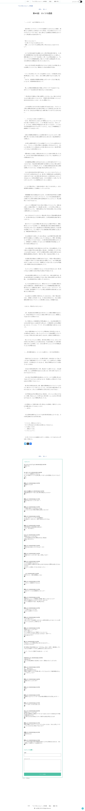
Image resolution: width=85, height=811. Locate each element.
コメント (27, 758)
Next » (28, 778)
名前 (25, 752)
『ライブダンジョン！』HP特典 (39, 1)
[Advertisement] (48, 449)
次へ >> (45, 9)
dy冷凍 (37, 808)
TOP (28, 1)
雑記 (50, 1)
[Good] (24, 467)
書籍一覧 (56, 1)
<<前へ (40, 9)
